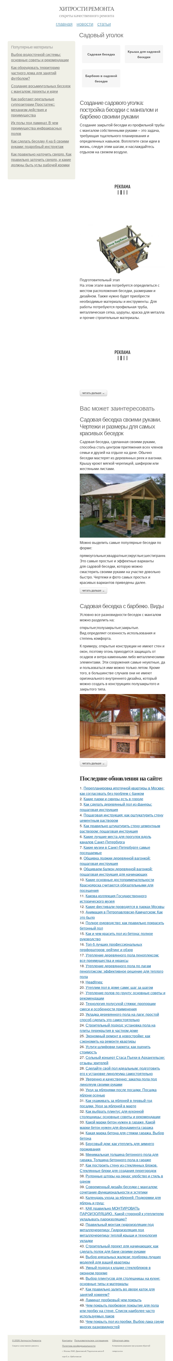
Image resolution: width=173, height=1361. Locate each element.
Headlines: (94, 982)
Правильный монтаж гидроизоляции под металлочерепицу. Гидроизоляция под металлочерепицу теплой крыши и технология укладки (118, 1232)
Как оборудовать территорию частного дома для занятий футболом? (35, 73)
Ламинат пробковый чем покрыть (113, 1299)
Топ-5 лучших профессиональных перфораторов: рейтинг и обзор (111, 947)
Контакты (67, 1340)
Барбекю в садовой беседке (101, 78)
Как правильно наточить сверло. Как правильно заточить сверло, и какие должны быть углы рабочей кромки (41, 159)
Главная (64, 23)
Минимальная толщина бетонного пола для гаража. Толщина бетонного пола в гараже (119, 1157)
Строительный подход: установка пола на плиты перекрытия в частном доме (117, 1027)
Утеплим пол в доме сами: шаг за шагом (119, 987)
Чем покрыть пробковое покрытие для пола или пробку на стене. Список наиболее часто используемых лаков (119, 1311)
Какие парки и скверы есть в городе (113, 798)
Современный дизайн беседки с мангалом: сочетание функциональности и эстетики (119, 1189)
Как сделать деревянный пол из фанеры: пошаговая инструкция (116, 807)
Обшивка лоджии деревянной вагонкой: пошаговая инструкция (115, 860)
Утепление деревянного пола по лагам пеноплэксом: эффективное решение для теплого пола (121, 971)
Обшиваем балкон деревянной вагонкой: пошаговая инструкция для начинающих (116, 871)
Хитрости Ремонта (86, 8)
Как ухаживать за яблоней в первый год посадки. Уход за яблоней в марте (116, 1103)
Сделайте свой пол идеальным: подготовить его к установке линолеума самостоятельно (120, 1071)
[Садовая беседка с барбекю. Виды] (122, 726)
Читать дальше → (93, 393)
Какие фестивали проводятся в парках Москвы (125, 906)
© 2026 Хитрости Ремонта (26, 1340)
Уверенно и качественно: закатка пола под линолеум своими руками (118, 1081)
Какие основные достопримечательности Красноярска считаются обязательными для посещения (117, 885)
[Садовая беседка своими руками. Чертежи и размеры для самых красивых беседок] (122, 506)
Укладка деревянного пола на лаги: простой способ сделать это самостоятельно (119, 1017)
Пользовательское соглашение (91, 1340)
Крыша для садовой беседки (144, 54)
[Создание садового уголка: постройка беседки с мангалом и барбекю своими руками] (122, 249)
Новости (85, 23)
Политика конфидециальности (79, 1345)
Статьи (104, 23)
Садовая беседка (101, 54)
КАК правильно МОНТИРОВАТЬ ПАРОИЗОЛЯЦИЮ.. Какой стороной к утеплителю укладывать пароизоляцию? (122, 1214)
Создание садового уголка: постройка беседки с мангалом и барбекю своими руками (119, 109)
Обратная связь (120, 1340)
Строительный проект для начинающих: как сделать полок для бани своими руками (119, 1248)
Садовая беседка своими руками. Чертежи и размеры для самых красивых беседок (120, 426)
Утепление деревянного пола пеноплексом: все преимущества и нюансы (119, 957)
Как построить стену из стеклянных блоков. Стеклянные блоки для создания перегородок (118, 1168)
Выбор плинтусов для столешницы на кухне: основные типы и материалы (120, 1281)
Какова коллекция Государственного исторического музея (113, 898)
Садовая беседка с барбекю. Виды (122, 606)
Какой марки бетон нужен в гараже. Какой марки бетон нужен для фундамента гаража (117, 1124)
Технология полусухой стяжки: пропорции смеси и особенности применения (118, 1006)
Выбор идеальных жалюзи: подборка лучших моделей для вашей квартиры (120, 1259)
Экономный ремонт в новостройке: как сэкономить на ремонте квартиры (115, 1038)
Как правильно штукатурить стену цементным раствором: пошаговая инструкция (120, 828)
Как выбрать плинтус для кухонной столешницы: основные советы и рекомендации (120, 1114)
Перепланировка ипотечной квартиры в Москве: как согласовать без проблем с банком (122, 790)
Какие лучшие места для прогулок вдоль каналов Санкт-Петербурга (115, 839)
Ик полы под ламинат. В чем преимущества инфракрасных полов (36, 128)
